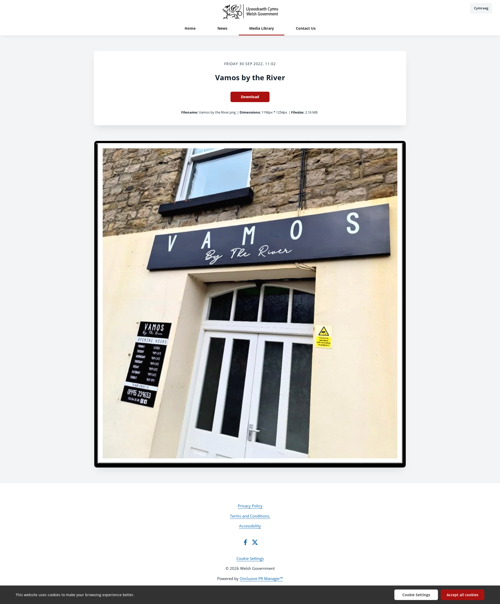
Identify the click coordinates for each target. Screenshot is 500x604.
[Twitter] (255, 542)
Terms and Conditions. (250, 516)
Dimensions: (250, 112)
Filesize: (297, 112)
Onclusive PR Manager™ (261, 578)
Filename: (189, 112)
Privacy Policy (250, 505)
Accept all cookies (462, 594)
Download (250, 96)
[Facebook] (245, 542)
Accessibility (250, 525)
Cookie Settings (250, 558)
